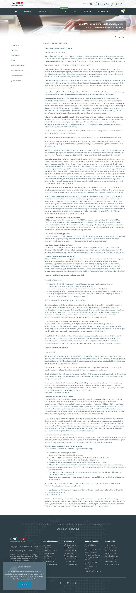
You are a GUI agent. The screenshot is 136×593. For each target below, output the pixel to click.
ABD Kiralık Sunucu (91, 552)
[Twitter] (68, 583)
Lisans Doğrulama (49, 559)
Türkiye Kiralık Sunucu (92, 555)
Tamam (24, 584)
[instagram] (75, 583)
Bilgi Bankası (47, 556)
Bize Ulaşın (47, 545)
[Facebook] (60, 583)
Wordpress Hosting (70, 550)
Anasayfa (89, 27)
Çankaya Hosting (111, 548)
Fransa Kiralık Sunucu (92, 549)
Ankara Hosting (69, 561)
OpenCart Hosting (70, 564)
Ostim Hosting (110, 545)
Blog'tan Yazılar (48, 553)
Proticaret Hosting (70, 556)
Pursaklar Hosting (111, 556)
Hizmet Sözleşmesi (50, 564)
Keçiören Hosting (111, 553)
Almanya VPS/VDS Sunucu (91, 558)
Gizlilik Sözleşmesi (49, 561)
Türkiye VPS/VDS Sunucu (91, 567)
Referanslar (47, 548)
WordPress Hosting (70, 559)
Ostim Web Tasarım (112, 564)
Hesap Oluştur (105, 4)
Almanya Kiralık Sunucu (90, 546)
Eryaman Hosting (111, 561)
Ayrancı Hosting (110, 559)
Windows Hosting (70, 545)
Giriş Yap (121, 4)
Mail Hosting (68, 553)
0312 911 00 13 (68, 528)
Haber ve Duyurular (50, 550)
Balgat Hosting (110, 550)
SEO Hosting (68, 548)
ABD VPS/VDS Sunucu (93, 571)
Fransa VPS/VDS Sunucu (91, 563)
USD (84, 4)
